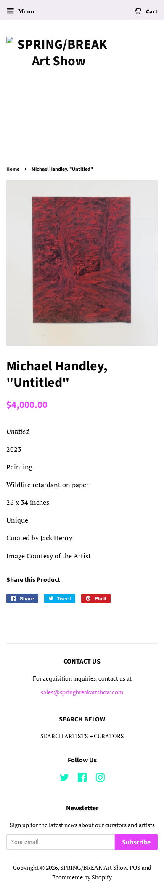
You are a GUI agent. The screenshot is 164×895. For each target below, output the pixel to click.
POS (135, 867)
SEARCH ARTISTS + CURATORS (82, 736)
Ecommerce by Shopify (82, 877)
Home (12, 169)
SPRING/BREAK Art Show (93, 867)
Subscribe (136, 842)
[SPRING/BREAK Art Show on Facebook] (82, 779)
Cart (151, 12)
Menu (25, 11)
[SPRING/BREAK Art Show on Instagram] (100, 779)
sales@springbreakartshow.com (82, 692)
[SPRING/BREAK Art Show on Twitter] (64, 779)
